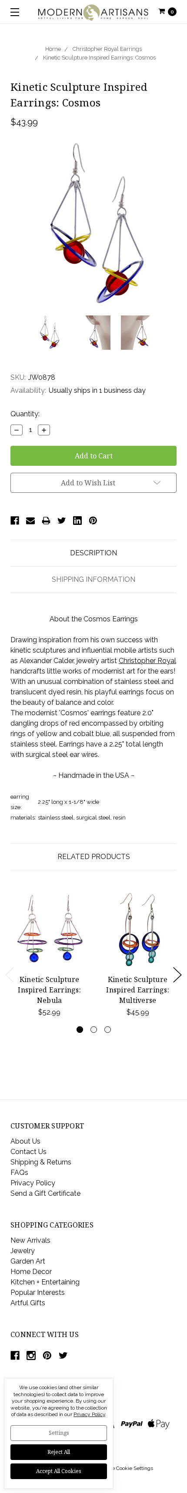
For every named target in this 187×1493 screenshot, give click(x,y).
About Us (25, 1141)
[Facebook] (14, 520)
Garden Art (27, 1261)
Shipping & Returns (40, 1162)
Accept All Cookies (58, 1471)
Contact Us (28, 1152)
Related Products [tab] (93, 857)
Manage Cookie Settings (124, 1468)
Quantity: (25, 414)
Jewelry (22, 1251)
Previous (9, 975)
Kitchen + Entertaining (45, 1282)
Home (53, 49)
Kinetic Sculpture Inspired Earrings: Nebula (49, 990)
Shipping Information (93, 579)
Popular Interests (37, 1292)
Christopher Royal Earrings (107, 49)
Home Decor (31, 1271)
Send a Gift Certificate (45, 1193)
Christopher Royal (147, 661)
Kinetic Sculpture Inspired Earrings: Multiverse (137, 990)
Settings (59, 1433)
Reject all (58, 1452)
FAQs (19, 1172)
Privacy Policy (32, 1183)
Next (177, 975)
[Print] (46, 520)
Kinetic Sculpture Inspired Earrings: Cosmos (99, 57)
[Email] (30, 520)
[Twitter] (61, 520)
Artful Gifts (27, 1303)
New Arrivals (30, 1240)
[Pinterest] (93, 520)
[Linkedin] (77, 520)
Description (93, 553)
